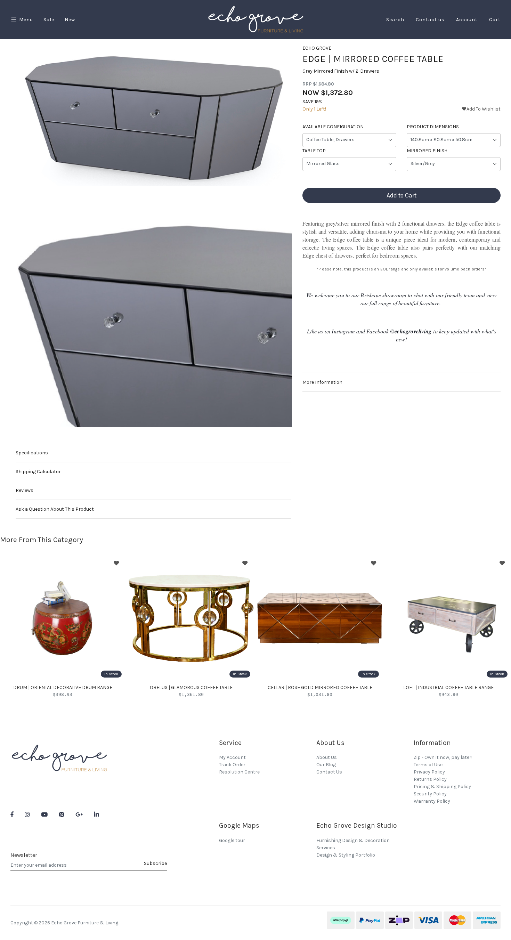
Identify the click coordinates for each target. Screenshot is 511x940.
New (70, 20)
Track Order (232, 765)
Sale (48, 20)
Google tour (232, 840)
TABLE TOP (314, 151)
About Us (326, 757)
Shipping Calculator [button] (38, 472)
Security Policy (430, 794)
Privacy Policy (429, 772)
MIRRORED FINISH (427, 151)
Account (467, 20)
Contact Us (329, 772)
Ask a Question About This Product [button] (55, 509)
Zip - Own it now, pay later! (443, 757)
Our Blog (326, 765)
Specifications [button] (32, 453)
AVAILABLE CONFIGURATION (333, 127)
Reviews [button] (24, 490)
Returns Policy (430, 779)
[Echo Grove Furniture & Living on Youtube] (44, 815)
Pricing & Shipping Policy (442, 786)
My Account (232, 757)
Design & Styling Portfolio (345, 855)
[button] (481, 109)
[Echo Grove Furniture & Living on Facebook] (12, 815)
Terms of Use (428, 765)
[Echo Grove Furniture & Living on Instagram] (27, 815)
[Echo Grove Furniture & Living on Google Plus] (79, 815)
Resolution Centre (239, 772)
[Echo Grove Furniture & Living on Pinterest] (61, 815)
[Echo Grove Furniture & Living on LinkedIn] (96, 815)
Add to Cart (401, 195)
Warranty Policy (432, 801)
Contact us (430, 20)
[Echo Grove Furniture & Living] (255, 19)
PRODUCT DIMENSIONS (433, 127)
